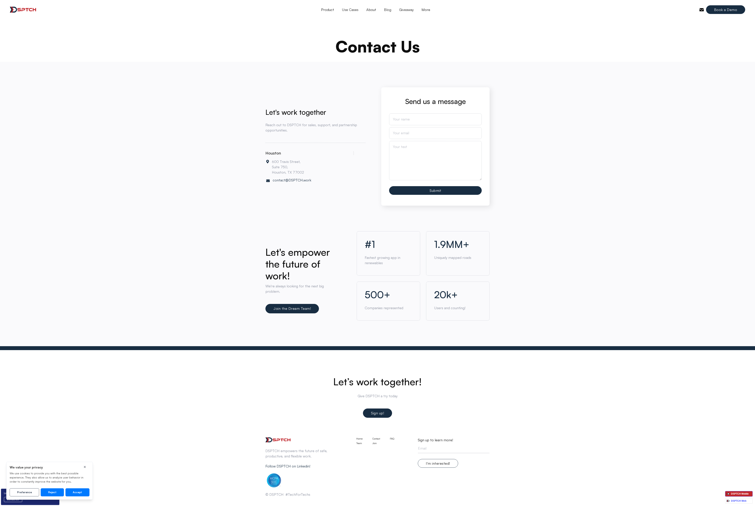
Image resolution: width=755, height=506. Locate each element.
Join (374, 443)
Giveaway (406, 9)
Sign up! (377, 413)
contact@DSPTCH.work (292, 180)
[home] (23, 10)
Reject (52, 492)
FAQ (392, 438)
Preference (24, 492)
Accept (77, 492)
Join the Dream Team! (292, 308)
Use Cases (350, 9)
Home (359, 438)
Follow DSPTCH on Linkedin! (287, 466)
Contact (376, 438)
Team (359, 443)
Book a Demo (725, 9)
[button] (327, 9)
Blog (387, 9)
